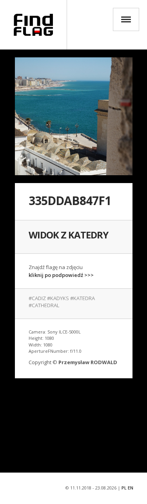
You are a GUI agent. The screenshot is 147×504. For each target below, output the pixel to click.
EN (130, 488)
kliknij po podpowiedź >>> (61, 275)
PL (124, 488)
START (33, 25)
